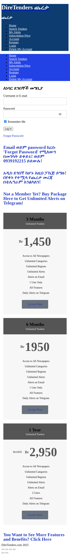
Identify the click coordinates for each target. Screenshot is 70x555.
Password (9, 108)
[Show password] (60, 114)
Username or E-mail (15, 95)
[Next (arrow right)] (6, 552)
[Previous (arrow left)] (2, 552)
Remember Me (16, 121)
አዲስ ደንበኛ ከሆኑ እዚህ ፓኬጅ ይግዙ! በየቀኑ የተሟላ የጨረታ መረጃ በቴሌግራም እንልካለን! (34, 177)
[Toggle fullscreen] (6, 549)
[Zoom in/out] (2, 549)
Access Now (35, 304)
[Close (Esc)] (14, 549)
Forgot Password (13, 135)
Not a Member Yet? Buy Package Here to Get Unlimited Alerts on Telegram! (35, 198)
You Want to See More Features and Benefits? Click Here (33, 537)
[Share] (10, 549)
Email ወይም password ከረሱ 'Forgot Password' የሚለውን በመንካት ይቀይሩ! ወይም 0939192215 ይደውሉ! (29, 154)
